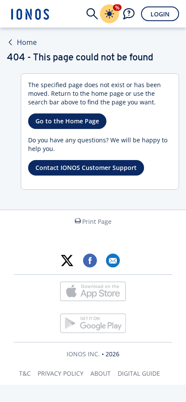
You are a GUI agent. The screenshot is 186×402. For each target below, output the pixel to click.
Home (27, 42)
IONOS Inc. (83, 354)
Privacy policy (60, 373)
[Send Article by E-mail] (113, 260)
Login (160, 14)
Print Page (97, 221)
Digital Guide (139, 373)
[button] (92, 14)
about (100, 373)
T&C (25, 373)
